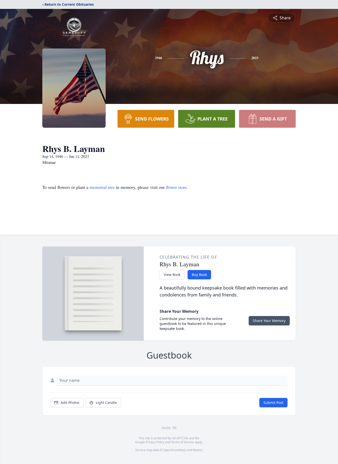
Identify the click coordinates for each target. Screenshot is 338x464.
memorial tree (102, 187)
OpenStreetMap (174, 450)
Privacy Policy (155, 442)
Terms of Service (182, 442)
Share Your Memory (269, 320)
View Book (172, 274)
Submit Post (273, 402)
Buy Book (199, 274)
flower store (176, 187)
